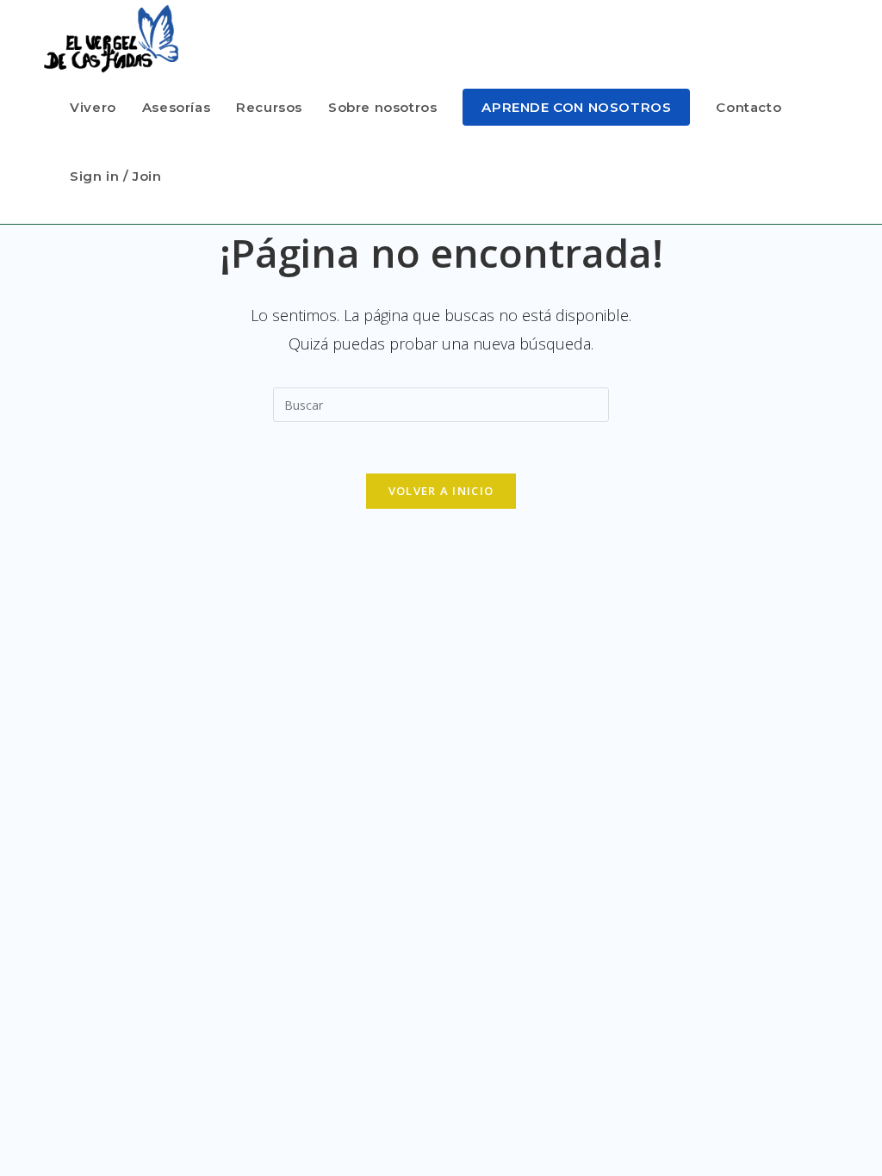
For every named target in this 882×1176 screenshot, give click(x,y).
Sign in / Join (115, 176)
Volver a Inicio (441, 490)
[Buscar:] (441, 402)
